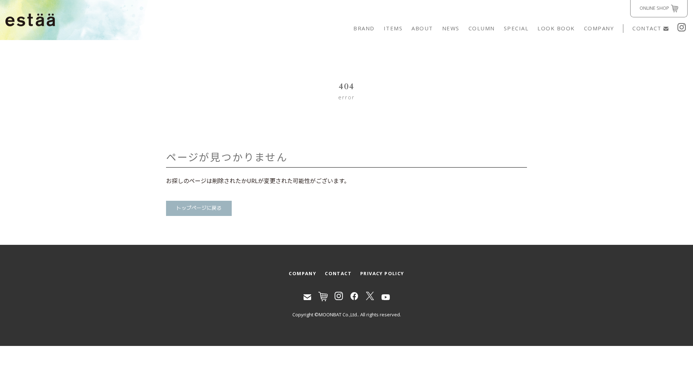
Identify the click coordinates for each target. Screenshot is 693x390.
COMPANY (599, 28)
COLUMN (481, 28)
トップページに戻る (199, 208)
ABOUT (422, 28)
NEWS (450, 28)
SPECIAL (516, 28)
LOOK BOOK (556, 28)
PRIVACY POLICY (382, 273)
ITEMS (393, 28)
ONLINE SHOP (654, 8)
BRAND (364, 28)
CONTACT (647, 28)
